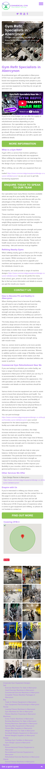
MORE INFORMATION (22, 143)
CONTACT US (22, 290)
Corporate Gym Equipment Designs (16, 683)
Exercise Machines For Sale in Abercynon (21, 688)
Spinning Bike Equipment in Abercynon (19, 726)
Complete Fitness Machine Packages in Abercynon (20, 696)
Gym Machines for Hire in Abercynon (19, 712)
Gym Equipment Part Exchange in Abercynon (22, 704)
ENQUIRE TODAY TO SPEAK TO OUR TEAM (22, 186)
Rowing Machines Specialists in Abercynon (21, 723)
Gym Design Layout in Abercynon (17, 742)
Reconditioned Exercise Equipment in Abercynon (19, 753)
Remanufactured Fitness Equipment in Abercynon (19, 748)
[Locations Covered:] (2, 3)
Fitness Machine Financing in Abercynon (20, 714)
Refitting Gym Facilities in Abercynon (19, 740)
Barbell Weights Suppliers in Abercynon (20, 735)
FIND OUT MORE (22, 515)
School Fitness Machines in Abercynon (19, 762)
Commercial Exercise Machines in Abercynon (22, 692)
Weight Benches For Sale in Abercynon (20, 731)
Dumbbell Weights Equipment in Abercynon (21, 733)
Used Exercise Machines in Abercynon (19, 690)
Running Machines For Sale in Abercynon (20, 721)
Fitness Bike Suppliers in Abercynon (18, 728)
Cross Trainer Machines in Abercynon (19, 719)
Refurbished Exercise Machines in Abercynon (22, 757)
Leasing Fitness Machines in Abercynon (20, 709)
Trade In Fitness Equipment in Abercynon (20, 702)
